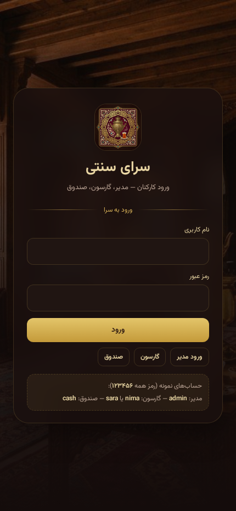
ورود (118, 330)
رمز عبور (199, 276)
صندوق (113, 357)
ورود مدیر (190, 357)
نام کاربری (196, 230)
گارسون (150, 357)
